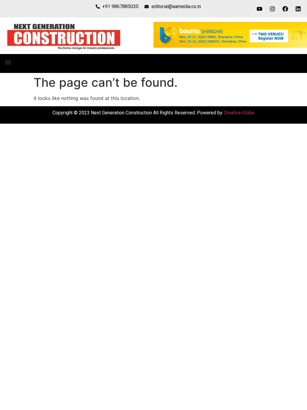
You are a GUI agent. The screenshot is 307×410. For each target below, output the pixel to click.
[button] (8, 62)
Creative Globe (239, 113)
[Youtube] (259, 8)
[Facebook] (285, 8)
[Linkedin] (298, 8)
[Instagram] (272, 8)
